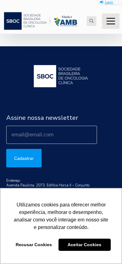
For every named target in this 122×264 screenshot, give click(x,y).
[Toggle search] (91, 21)
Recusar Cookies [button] (34, 244)
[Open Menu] (110, 21)
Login (109, 2)
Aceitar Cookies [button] (84, 244)
